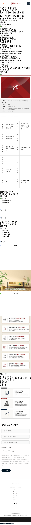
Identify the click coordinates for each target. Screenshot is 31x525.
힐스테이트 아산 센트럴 (12, 12)
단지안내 (3, 196)
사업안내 (3, 72)
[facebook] (14, 503)
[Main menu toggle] (3, 3)
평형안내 (3, 226)
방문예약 (15, 499)
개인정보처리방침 (15, 483)
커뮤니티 (3, 374)
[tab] (17, 200)
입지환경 (3, 22)
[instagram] (17, 503)
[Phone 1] (28, 3)
